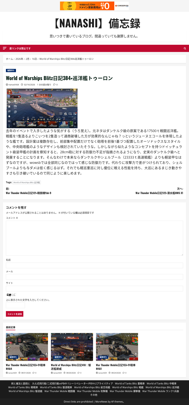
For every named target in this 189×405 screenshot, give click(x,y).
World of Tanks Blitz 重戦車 (130, 383)
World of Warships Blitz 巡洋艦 (26, 182)
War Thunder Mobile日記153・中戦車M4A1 (116, 367)
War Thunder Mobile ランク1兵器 (160, 391)
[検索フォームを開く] (185, 48)
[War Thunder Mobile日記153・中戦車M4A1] (117, 347)
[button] (4, 48)
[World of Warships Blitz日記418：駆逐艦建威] (72, 347)
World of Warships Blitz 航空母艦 (92, 387)
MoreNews (101, 401)
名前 (8, 259)
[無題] (42, 108)
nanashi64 (14, 84)
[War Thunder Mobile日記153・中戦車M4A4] (27, 347)
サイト (9, 283)
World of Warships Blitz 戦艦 (128, 387)
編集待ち (10, 70)
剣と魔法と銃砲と (20, 383)
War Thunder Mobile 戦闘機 (59, 391)
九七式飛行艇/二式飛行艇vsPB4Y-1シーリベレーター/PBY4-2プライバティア (72, 383)
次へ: (159, 191)
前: (28, 191)
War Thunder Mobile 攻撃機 (92, 391)
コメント (12, 218)
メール (9, 271)
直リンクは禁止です (20, 48)
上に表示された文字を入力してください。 (28, 300)
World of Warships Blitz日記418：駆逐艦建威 (71, 367)
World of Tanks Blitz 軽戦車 (23, 387)
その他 (93, 394)
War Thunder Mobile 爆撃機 (125, 391)
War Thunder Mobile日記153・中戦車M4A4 (25, 367)
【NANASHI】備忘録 (94, 22)
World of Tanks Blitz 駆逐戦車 (56, 387)
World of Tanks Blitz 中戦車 (161, 383)
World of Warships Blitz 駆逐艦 (25, 391)
